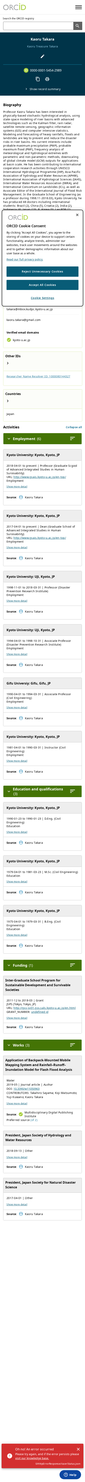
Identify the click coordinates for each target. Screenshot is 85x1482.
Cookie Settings (42, 298)
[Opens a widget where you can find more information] (70, 1475)
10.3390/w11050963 (26, 1089)
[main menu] (78, 7)
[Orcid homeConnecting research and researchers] (14, 7)
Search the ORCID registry (18, 18)
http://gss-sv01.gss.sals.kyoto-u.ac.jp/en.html (44, 1008)
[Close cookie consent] (77, 214)
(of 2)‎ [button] (33, 1120)
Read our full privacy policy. (25, 259)
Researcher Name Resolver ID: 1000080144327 (38, 376)
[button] (74, 427)
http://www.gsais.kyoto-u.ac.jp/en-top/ (39, 477)
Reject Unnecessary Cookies (42, 271)
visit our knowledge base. (32, 1458)
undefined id (39, 1012)
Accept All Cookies (42, 285)
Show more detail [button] (17, 486)
